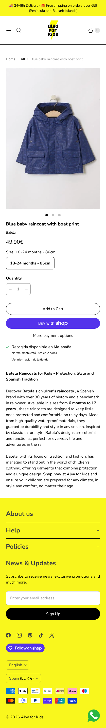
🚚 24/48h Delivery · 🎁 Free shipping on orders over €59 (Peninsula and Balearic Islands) (53, 8)
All (23, 59)
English (15, 665)
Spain (21, 678)
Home (10, 59)
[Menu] (9, 30)
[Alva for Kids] (53, 30)
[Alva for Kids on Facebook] (11, 635)
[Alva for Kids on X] (54, 635)
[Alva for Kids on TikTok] (43, 635)
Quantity (14, 278)
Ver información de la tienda (30, 360)
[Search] (19, 30)
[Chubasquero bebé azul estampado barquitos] (53, 138)
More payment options (53, 335)
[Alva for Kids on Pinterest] (33, 635)
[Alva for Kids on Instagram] (22, 635)
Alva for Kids (32, 717)
